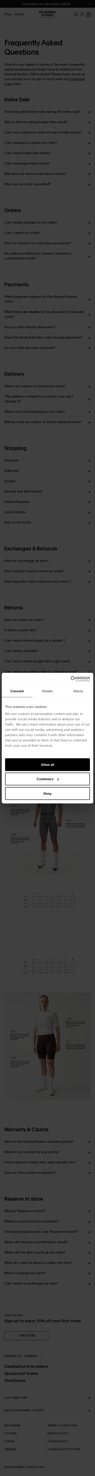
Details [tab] (47, 691)
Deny (47, 793)
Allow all (47, 764)
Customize (45, 779)
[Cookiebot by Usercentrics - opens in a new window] (70, 679)
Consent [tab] (17, 691)
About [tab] (78, 691)
